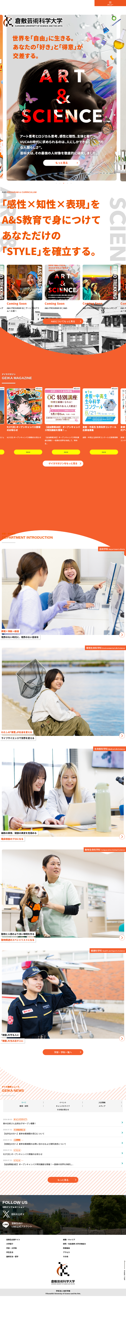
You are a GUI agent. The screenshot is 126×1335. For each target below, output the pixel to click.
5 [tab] (70, 183)
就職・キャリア (69, 1239)
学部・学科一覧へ (63, 1052)
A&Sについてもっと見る (63, 321)
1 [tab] (55, 183)
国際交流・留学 (12, 1256)
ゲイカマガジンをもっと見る (63, 463)
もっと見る (63, 161)
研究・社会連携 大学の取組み (74, 1244)
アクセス (66, 1252)
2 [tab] (59, 183)
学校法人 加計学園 (63, 1291)
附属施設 (66, 1248)
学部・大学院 (11, 1248)
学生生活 (9, 1252)
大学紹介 (9, 1244)
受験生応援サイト (13, 1239)
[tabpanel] (63, 97)
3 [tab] (63, 183)
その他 (65, 1256)
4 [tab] (66, 183)
